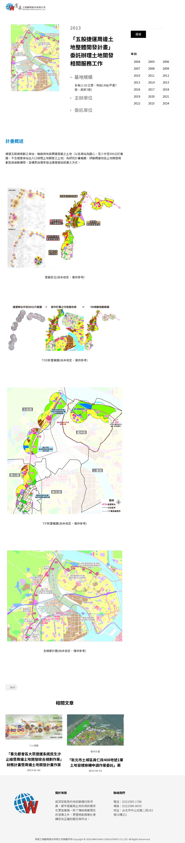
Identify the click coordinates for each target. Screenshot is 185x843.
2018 (166, 89)
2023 (151, 103)
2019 (137, 96)
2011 (151, 75)
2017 (151, 89)
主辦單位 (83, 97)
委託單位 (83, 110)
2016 (137, 89)
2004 (137, 61)
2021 (166, 96)
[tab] (94, 77)
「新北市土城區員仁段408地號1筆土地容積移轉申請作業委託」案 (95, 762)
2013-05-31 (95, 770)
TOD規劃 (34, 745)
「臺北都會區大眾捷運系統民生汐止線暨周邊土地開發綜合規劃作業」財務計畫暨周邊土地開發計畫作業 (34, 759)
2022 (137, 103)
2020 (151, 96)
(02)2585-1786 (132, 801)
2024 (166, 103)
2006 (166, 61)
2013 (12, 687)
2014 (151, 82)
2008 (151, 68)
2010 (137, 75)
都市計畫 (95, 751)
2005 (151, 61)
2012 (166, 75)
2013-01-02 (33, 770)
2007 (137, 68)
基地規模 (83, 77)
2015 (166, 82)
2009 (166, 68)
